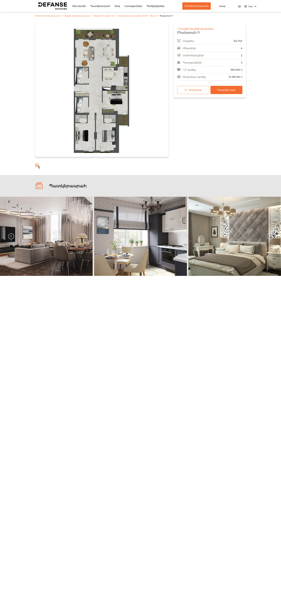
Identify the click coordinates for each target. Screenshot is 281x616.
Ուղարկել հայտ (226, 90)
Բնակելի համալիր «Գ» (103, 16)
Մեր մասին (79, 6)
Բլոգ (117, 6)
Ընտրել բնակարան (197, 5)
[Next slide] (270, 236)
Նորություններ (133, 6)
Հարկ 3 (153, 16)
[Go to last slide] (11, 236)
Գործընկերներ (156, 6)
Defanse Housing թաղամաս (48, 16)
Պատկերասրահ (100, 6)
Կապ (222, 6)
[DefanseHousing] (52, 6)
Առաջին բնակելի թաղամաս (77, 16)
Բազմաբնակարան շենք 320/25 (132, 16)
